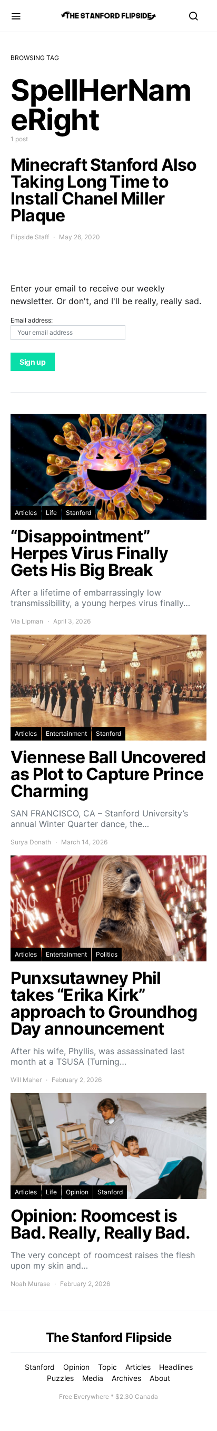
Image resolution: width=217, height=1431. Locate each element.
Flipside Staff (30, 237)
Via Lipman (27, 621)
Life (51, 513)
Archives (126, 1378)
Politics (106, 954)
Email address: (32, 320)
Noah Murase (30, 1284)
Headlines (176, 1366)
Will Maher (26, 1080)
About (160, 1378)
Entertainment (66, 733)
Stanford (78, 513)
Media (92, 1378)
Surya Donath (31, 842)
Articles (26, 513)
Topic (107, 1366)
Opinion (77, 1192)
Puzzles (60, 1378)
